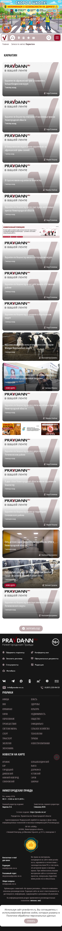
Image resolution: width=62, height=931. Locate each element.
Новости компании (40, 743)
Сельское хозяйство (40, 728)
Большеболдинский (40, 761)
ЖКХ (4, 704)
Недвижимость (38, 714)
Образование (8, 718)
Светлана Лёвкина (51, 388)
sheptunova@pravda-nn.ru (11, 876)
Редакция (39, 664)
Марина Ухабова (51, 189)
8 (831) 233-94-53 (52, 687)
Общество (35, 718)
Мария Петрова (51, 159)
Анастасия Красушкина (49, 357)
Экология (6, 743)
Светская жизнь (9, 728)
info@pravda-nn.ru (15, 687)
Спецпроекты (12, 664)
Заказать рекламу (14, 658)
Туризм (34, 738)
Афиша (5, 699)
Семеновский (8, 781)
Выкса (33, 765)
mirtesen (33, 900)
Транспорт (7, 738)
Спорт (5, 733)
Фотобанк (10, 671)
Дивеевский (7, 773)
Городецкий (7, 769)
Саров (33, 777)
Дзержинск (36, 769)
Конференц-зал (42, 652)
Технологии (36, 733)
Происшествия (9, 723)
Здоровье (35, 704)
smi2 (39, 900)
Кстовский (35, 773)
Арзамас (6, 761)
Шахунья (34, 781)
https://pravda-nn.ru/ (38, 812)
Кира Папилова (51, 93)
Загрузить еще (33, 628)
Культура (35, 709)
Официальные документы (47, 658)
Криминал (7, 709)
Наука (5, 714)
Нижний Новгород (10, 777)
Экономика (7, 748)
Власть (34, 699)
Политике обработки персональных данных (31, 915)
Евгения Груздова (51, 585)
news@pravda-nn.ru (9, 868)
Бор (4, 765)
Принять (31, 921)
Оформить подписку (15, 652)
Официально (37, 723)
